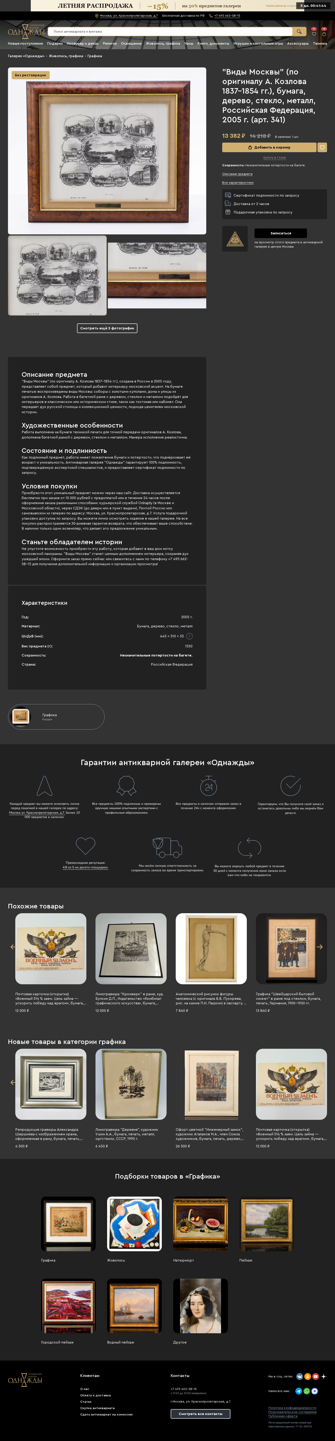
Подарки (55, 43)
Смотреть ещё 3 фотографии (107, 328)
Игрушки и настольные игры (258, 43)
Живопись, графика (163, 43)
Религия (110, 43)
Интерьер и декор (83, 43)
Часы (188, 43)
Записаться (281, 233)
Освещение (131, 43)
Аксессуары (298, 43)
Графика (95, 56)
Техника (320, 43)
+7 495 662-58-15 (184, 1389)
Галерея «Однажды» (26, 56)
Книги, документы (213, 43)
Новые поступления (25, 43)
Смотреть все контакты (200, 1414)
